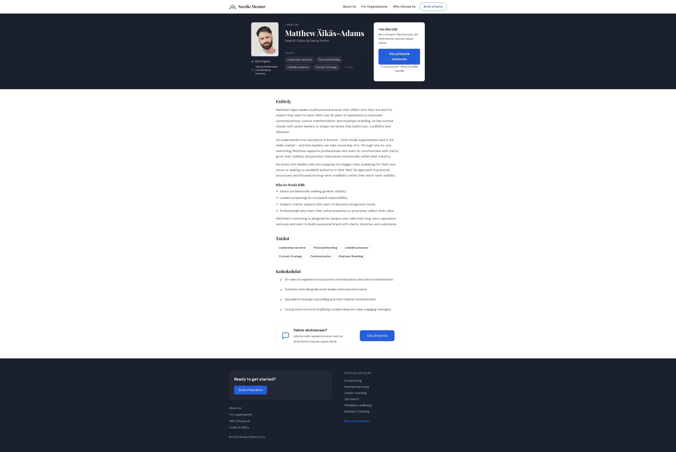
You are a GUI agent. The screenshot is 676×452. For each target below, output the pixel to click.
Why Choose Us (404, 6)
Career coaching (355, 393)
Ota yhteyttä (377, 335)
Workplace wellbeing (358, 405)
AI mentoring (353, 381)
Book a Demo (433, 6)
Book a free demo (251, 390)
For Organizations (374, 6)
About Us (349, 6)
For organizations (240, 414)
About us (235, 408)
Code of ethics (239, 427)
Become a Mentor (357, 421)
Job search (351, 399)
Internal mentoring (356, 387)
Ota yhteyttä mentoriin (399, 56)
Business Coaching (356, 411)
